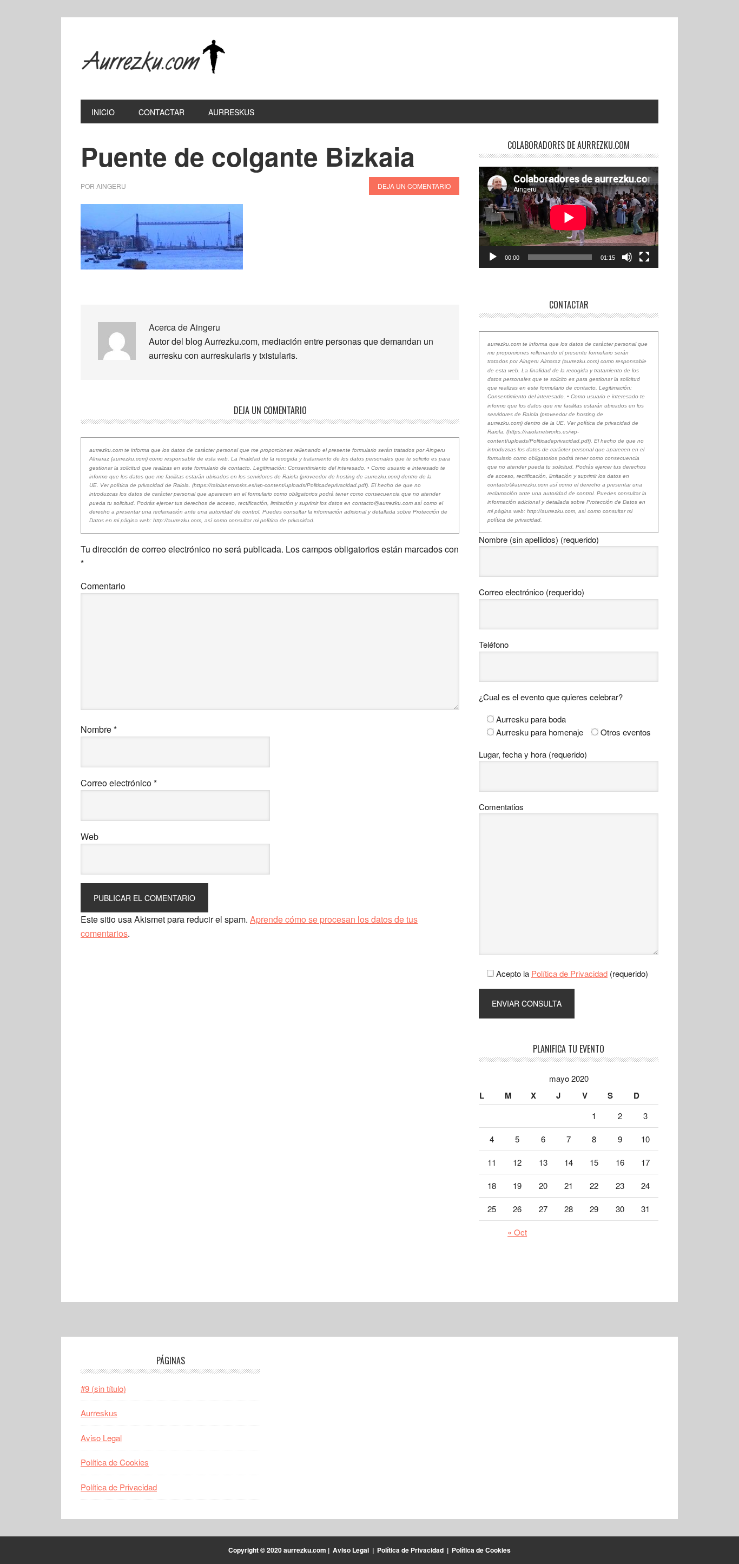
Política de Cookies (115, 1462)
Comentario (103, 586)
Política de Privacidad (569, 973)
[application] (568, 217)
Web (89, 836)
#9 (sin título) (103, 1388)
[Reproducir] (492, 257)
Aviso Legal (101, 1437)
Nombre (99, 729)
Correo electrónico (119, 783)
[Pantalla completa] (644, 257)
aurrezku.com (154, 58)
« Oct (517, 1232)
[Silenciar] (627, 257)
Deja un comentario (414, 185)
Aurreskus (99, 1412)
